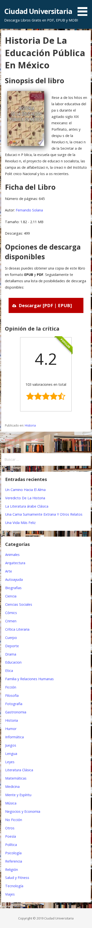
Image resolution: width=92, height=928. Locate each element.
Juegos (10, 745)
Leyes (9, 762)
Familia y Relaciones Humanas (29, 679)
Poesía (10, 836)
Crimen (10, 621)
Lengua (11, 753)
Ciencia (10, 596)
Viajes (10, 894)
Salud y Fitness (17, 877)
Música (10, 803)
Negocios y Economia (22, 811)
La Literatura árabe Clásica (26, 506)
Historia (30, 425)
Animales (12, 554)
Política (11, 844)
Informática (14, 737)
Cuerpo (11, 637)
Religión (11, 869)
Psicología (13, 853)
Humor (10, 728)
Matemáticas (15, 778)
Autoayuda (14, 579)
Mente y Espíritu (18, 794)
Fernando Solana (29, 210)
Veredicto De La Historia (25, 498)
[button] (84, 9)
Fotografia (13, 703)
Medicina (12, 786)
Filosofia (12, 695)
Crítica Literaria (17, 629)
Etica (9, 670)
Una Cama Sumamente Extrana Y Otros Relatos (43, 514)
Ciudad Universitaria (38, 11)
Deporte (12, 646)
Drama (10, 654)
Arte (8, 571)
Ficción (10, 687)
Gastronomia (15, 712)
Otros (9, 828)
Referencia (13, 861)
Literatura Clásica (19, 770)
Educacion (13, 662)
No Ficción (13, 819)
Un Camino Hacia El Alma (25, 489)
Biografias (13, 587)
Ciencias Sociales (18, 604)
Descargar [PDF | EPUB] (45, 305)
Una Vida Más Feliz (20, 522)
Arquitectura (15, 563)
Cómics (11, 612)
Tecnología (14, 886)
